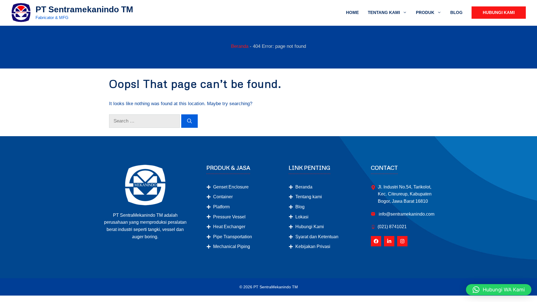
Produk (425, 12)
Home (352, 12)
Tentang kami (308, 196)
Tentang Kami (384, 12)
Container (223, 196)
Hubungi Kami (499, 12)
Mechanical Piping (231, 246)
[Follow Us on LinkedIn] (389, 241)
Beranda (239, 46)
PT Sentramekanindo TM (84, 9)
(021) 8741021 (392, 226)
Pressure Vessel (229, 216)
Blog (456, 12)
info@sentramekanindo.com (406, 214)
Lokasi (301, 216)
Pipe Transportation (232, 236)
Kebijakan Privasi (312, 246)
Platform (221, 206)
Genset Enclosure (231, 187)
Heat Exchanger (229, 226)
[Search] (189, 121)
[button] (498, 289)
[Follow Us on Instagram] (402, 241)
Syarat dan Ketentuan (316, 236)
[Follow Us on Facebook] (376, 241)
